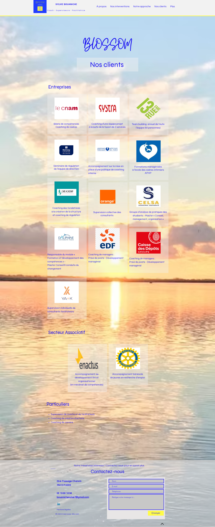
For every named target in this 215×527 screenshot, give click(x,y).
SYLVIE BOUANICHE (66, 4)
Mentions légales (64, 509)
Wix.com (75, 514)
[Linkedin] (58, 504)
